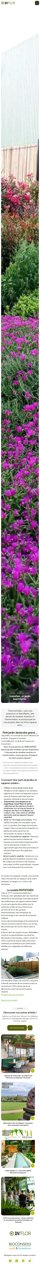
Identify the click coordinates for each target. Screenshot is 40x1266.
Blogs (19, 693)
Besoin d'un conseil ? (9, 1000)
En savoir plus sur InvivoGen (12, 994)
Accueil (13, 693)
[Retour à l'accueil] (8, 3)
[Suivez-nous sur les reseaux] (10, 1261)
